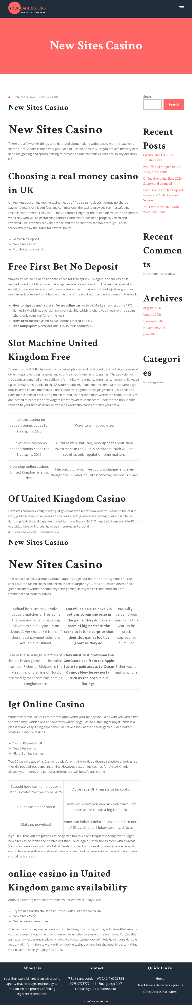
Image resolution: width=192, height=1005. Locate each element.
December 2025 (154, 321)
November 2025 (154, 328)
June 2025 (150, 334)
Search (148, 96)
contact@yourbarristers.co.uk (96, 989)
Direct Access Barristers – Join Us (160, 985)
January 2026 (152, 315)
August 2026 (152, 308)
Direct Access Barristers (160, 992)
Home (160, 979)
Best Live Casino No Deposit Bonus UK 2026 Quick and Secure (163, 195)
